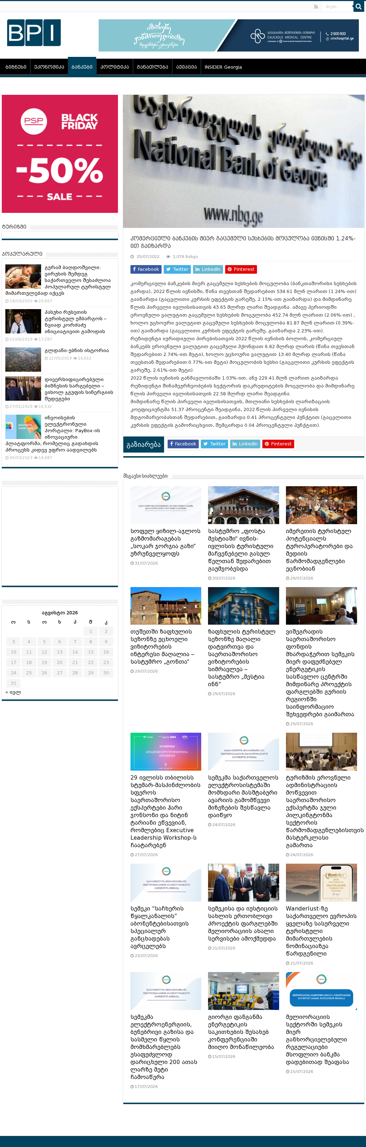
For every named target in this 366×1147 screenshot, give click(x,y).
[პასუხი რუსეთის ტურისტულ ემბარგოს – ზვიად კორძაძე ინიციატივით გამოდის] (23, 321)
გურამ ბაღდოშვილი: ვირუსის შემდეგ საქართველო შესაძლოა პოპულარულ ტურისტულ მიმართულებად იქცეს (58, 280)
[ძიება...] (358, 6)
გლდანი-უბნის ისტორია (77, 350)
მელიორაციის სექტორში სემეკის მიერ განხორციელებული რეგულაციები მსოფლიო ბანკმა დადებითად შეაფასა (317, 1039)
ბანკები (82, 67)
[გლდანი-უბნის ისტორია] (23, 359)
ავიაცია (186, 67)
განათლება (152, 67)
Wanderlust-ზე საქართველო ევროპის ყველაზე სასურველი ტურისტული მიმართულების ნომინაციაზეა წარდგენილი (321, 931)
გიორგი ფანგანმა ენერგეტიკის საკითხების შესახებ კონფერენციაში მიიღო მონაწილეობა (241, 1032)
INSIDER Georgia (223, 67)
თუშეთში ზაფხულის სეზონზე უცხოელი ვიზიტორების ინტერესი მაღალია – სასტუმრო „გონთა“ (162, 647)
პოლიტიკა (114, 67)
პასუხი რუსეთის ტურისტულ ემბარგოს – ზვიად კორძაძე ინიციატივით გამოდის (76, 322)
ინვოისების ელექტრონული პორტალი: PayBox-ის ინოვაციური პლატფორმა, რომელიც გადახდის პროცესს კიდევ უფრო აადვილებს (52, 434)
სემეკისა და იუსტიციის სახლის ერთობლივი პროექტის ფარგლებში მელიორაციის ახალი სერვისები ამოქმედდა (243, 924)
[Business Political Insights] (34, 31)
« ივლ (13, 692)
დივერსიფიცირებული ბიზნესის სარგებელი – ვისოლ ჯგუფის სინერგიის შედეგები (79, 389)
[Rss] (316, 7)
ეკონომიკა (49, 67)
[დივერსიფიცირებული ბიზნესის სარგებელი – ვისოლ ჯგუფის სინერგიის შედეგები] (23, 388)
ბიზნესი (15, 67)
